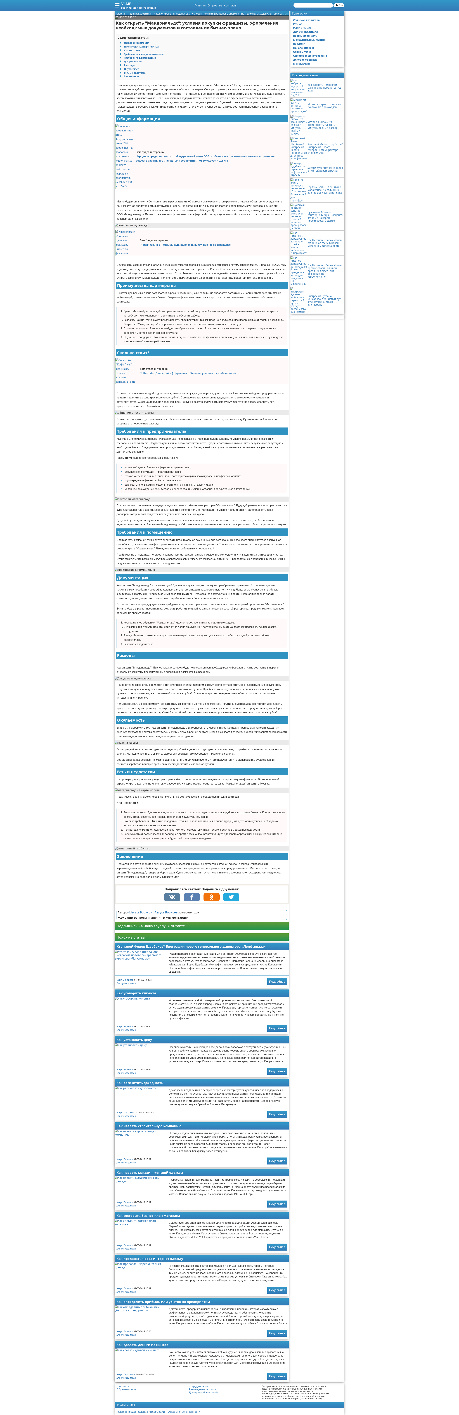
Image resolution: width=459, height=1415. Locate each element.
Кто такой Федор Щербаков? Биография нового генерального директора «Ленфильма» (191, 946)
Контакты (230, 5)
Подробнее (277, 982)
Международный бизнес (309, 39)
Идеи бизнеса (302, 28)
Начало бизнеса (303, 47)
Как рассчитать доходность (140, 1083)
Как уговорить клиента (136, 993)
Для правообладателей (203, 1392)
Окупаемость (132, 69)
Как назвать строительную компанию (149, 1126)
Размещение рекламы (202, 1389)
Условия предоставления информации (141, 1411)
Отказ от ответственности (184, 1411)
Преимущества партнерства (141, 46)
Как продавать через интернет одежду (150, 1258)
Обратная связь (126, 1389)
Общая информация (136, 42)
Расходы (129, 65)
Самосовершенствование (310, 55)
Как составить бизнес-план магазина (148, 1215)
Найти (339, 5)
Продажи (299, 44)
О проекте (214, 5)
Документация (133, 61)
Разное (297, 24)
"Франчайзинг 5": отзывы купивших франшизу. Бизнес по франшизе (185, 244)
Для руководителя (126, 983)
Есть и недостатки (135, 72)
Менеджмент (301, 63)
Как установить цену (134, 1040)
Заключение (131, 76)
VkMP (126, 3)
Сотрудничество (199, 1386)
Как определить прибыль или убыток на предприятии (163, 1302)
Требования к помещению (140, 57)
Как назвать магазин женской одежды (150, 1172)
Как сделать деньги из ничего (142, 1345)
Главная (200, 5)
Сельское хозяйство (306, 20)
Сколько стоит (132, 50)
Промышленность (305, 35)
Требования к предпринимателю (144, 54)
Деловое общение (305, 59)
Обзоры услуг (302, 51)
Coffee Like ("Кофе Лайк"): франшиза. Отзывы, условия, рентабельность (188, 373)
